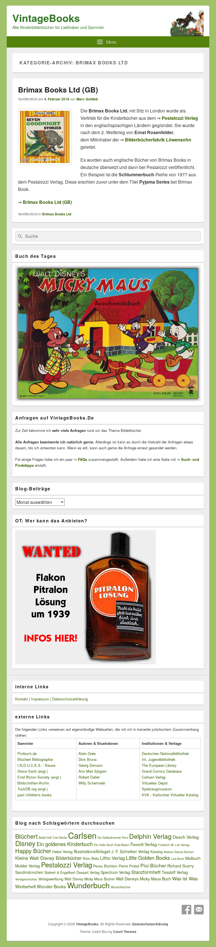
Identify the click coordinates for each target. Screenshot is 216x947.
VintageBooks (46, 17)
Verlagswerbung (50, 878)
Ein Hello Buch (103, 845)
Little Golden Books (148, 857)
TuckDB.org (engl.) (32, 789)
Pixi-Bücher (153, 865)
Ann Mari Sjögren (92, 771)
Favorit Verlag (143, 844)
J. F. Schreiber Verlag (130, 851)
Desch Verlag (186, 837)
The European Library (159, 765)
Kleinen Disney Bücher (179, 852)
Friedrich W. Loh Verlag (173, 845)
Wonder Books (51, 886)
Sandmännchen (29, 872)
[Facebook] (186, 909)
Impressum (40, 699)
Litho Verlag (112, 857)
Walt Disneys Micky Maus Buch (143, 878)
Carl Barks (60, 837)
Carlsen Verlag (153, 777)
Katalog (156, 851)
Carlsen (82, 835)
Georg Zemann (90, 765)
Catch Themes (124, 931)
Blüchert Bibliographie (35, 759)
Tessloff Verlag (175, 872)
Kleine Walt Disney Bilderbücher (48, 857)
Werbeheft (25, 886)
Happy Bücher (33, 851)
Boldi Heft (45, 837)
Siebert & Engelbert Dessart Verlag (72, 872)
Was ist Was (185, 878)
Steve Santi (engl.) (32, 771)
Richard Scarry (180, 866)
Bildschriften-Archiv (33, 783)
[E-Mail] (199, 909)
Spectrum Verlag (115, 872)
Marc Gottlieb (87, 99)
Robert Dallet (89, 777)
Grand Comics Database (162, 771)
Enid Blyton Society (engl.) (39, 777)
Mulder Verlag (27, 866)
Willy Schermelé (91, 783)
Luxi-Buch (177, 858)
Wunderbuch (88, 885)
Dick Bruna (87, 759)
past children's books (34, 794)
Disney (25, 843)
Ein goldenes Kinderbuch (65, 843)
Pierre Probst (129, 866)
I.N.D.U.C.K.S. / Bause (36, 765)
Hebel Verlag (62, 851)
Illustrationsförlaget (92, 851)
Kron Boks (91, 858)
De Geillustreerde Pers (113, 837)
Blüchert (26, 836)
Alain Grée (87, 753)
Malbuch (193, 858)
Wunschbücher (121, 887)
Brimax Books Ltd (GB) (58, 89)
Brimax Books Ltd (56, 214)
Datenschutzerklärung (70, 699)
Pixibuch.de (27, 753)
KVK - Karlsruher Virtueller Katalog (170, 794)
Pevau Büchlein (105, 866)
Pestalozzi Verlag (66, 864)
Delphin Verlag (150, 836)
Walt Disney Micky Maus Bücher (89, 878)
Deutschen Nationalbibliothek (165, 753)
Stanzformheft (146, 872)
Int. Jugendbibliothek (159, 759)
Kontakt (21, 699)
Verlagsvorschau (26, 879)
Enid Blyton (121, 845)
